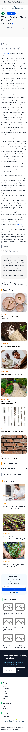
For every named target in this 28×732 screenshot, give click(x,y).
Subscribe (14, 589)
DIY (2, 429)
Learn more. (14, 3)
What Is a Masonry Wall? (9, 459)
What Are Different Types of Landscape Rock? (11, 403)
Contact (5, 709)
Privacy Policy (4, 729)
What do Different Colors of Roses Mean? (8, 629)
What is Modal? (18, 613)
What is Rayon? (18, 627)
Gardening (5, 344)
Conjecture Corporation (17, 727)
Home (4, 503)
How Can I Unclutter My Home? (12, 374)
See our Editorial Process (9, 283)
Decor (3, 314)
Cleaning (4, 371)
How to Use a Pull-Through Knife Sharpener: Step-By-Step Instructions (14, 509)
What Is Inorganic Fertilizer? (11, 346)
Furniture (5, 696)
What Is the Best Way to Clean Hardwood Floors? (19, 645)
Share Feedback (20, 283)
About (4, 706)
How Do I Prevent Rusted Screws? (12, 431)
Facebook (6, 716)
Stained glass (5, 53)
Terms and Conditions (13, 729)
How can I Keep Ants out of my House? (7, 645)
